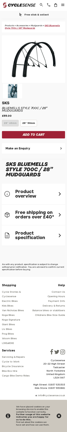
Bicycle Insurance (13, 366)
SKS (5, 103)
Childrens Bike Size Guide (50, 315)
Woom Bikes (9, 338)
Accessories (22, 26)
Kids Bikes (7, 306)
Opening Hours (56, 296)
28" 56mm (28, 124)
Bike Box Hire (9, 371)
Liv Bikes (7, 329)
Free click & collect (36, 15)
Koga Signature (11, 320)
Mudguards (36, 26)
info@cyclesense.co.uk (51, 395)
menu (63, 5)
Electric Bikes (10, 301)
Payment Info (56, 301)
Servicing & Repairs (13, 357)
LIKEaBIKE (8, 343)
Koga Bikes (8, 315)
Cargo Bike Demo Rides (16, 376)
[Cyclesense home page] (18, 8)
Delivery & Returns (54, 306)
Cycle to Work (10, 362)
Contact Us (58, 292)
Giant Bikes (8, 324)
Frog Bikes (8, 334)
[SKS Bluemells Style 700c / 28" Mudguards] (33, 59)
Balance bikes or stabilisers (49, 310)
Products (9, 26)
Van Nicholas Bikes (13, 310)
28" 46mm (10, 124)
